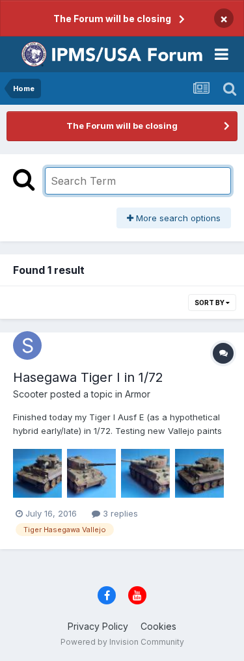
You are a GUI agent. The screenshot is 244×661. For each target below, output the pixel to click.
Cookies (158, 626)
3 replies (119, 513)
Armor (137, 393)
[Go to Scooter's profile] (27, 345)
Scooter (30, 393)
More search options (177, 218)
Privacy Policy (98, 626)
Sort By (210, 302)
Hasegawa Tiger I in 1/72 (88, 377)
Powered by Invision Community (122, 642)
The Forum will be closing (112, 18)
